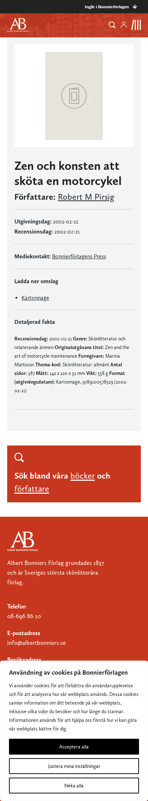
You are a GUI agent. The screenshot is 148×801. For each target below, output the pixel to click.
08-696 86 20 (24, 616)
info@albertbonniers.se (36, 642)
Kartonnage (35, 297)
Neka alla (74, 785)
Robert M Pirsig (86, 197)
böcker (82, 475)
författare (31, 488)
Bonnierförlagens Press (79, 256)
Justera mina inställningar (74, 766)
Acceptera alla (74, 747)
